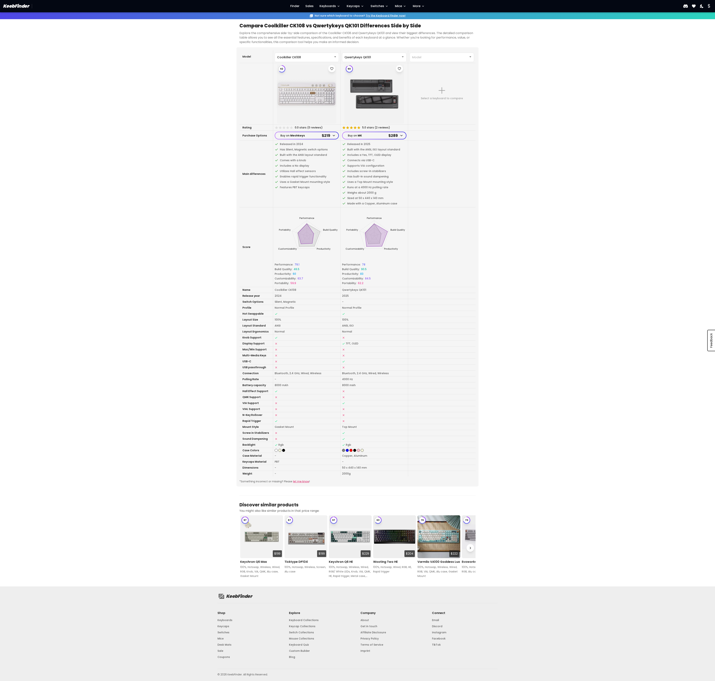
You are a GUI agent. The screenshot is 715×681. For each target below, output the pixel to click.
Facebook (439, 638)
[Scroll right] (470, 548)
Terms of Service (371, 645)
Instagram (439, 632)
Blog (292, 657)
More (416, 6)
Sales (309, 6)
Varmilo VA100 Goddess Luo (438, 562)
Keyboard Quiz (299, 645)
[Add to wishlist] (331, 68)
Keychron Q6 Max (253, 562)
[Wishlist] (694, 6)
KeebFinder (16, 6)
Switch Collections (301, 632)
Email (435, 620)
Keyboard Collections (304, 620)
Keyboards (328, 6)
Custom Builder (299, 651)
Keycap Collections (302, 626)
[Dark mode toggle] (702, 6)
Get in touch (368, 626)
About (364, 620)
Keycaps (353, 6)
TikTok (436, 645)
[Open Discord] (685, 6)
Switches (377, 6)
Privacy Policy (369, 638)
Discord (437, 626)
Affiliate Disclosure (373, 632)
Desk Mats (224, 645)
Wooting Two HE (385, 562)
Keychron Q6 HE (341, 562)
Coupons (223, 657)
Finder (294, 6)
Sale (220, 651)
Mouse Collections (301, 638)
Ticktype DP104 (296, 562)
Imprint (365, 651)
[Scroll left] (244, 548)
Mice (398, 6)
